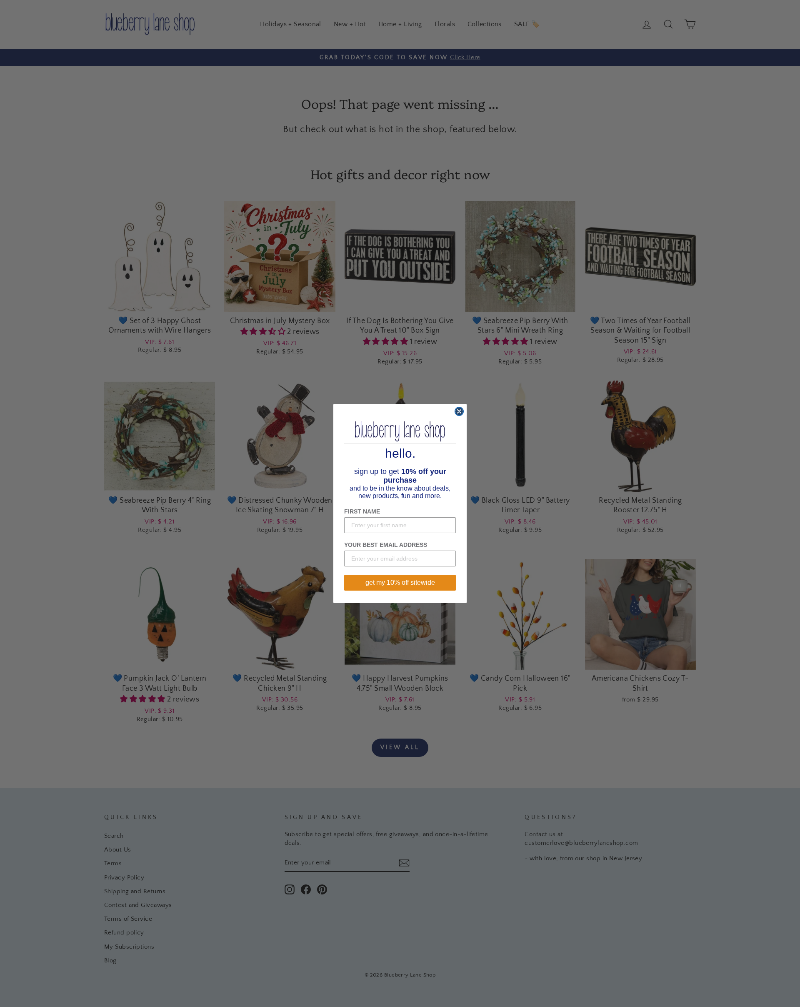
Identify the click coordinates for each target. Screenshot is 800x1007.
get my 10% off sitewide (400, 582)
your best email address (385, 544)
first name (362, 511)
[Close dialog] (459, 411)
